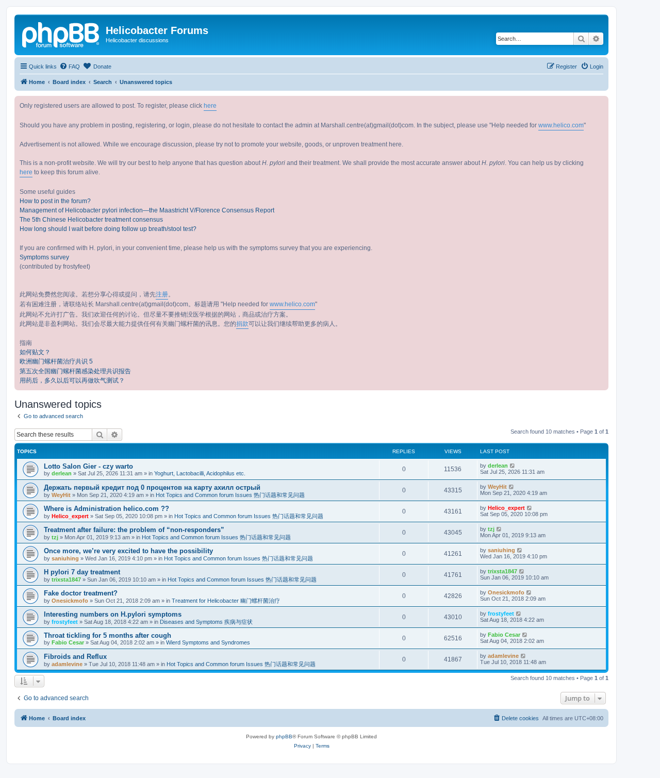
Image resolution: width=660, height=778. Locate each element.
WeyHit (61, 495)
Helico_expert (70, 516)
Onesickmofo (70, 601)
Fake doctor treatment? (81, 593)
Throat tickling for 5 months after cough (107, 635)
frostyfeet (65, 622)
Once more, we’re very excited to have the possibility (128, 551)
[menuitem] (69, 66)
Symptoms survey (44, 257)
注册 (162, 294)
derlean (62, 473)
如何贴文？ (35, 352)
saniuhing (65, 558)
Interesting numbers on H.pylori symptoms (113, 614)
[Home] (61, 33)
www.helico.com (561, 125)
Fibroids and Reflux (75, 656)
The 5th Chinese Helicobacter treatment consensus (91, 219)
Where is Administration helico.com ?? (106, 508)
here (210, 105)
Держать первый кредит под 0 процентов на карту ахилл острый (152, 487)
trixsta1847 (66, 579)
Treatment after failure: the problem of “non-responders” (134, 530)
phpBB (284, 736)
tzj (55, 537)
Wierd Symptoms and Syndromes (208, 642)
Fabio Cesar (68, 642)
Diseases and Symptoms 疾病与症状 (206, 622)
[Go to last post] (512, 465)
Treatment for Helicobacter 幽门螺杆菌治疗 (226, 601)
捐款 (242, 323)
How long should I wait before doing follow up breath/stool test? (108, 229)
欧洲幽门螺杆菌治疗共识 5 (56, 361)
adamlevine (67, 664)
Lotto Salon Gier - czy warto (88, 466)
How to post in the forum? (55, 201)
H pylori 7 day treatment (82, 572)
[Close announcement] (600, 104)
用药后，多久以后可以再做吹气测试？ (72, 380)
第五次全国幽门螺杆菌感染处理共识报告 (75, 371)
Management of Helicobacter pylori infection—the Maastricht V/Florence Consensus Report (147, 210)
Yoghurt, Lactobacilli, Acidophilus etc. (199, 473)
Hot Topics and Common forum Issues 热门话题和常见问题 (230, 495)
